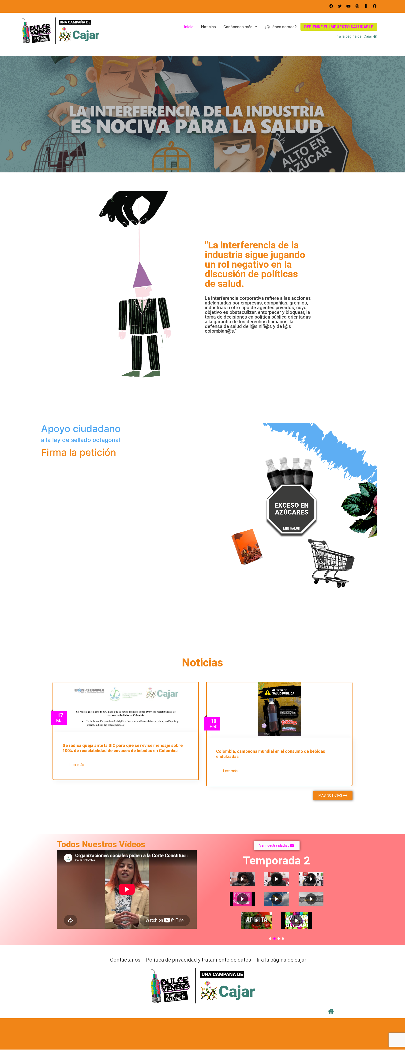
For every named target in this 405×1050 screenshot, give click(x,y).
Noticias (208, 26)
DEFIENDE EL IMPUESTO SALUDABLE (338, 26)
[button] (332, 795)
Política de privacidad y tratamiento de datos (198, 960)
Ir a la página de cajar (281, 960)
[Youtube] (348, 6)
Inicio (189, 26)
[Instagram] (357, 6)
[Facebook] (331, 6)
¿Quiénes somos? (280, 26)
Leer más (77, 765)
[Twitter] (340, 6)
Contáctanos (125, 960)
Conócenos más (237, 26)
